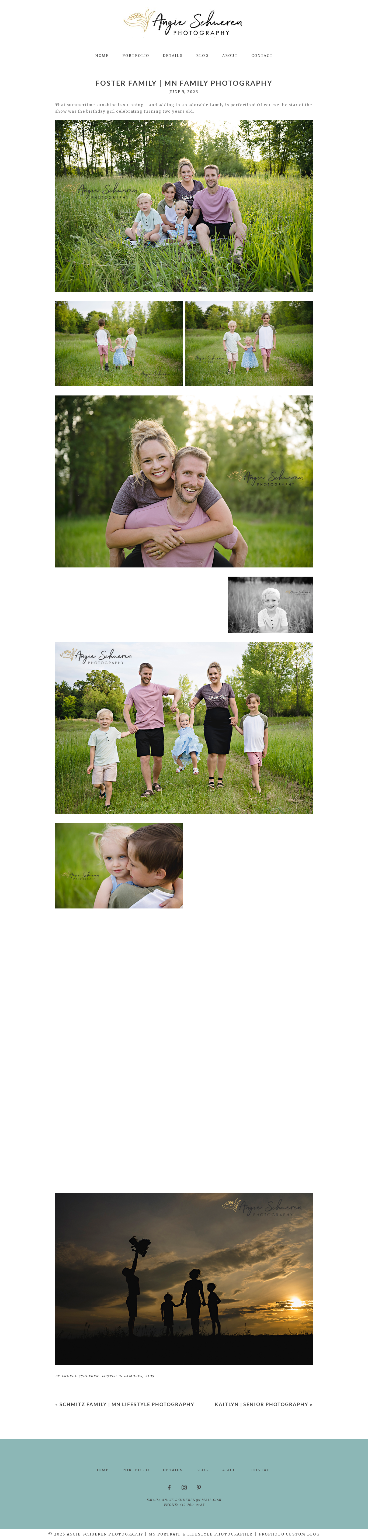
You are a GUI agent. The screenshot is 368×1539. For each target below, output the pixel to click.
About (230, 55)
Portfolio (135, 55)
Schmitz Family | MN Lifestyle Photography (127, 1404)
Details (173, 55)
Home (102, 55)
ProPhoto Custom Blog (289, 1534)
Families (133, 1376)
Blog (202, 55)
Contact (262, 55)
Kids (149, 1376)
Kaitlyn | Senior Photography (261, 1404)
